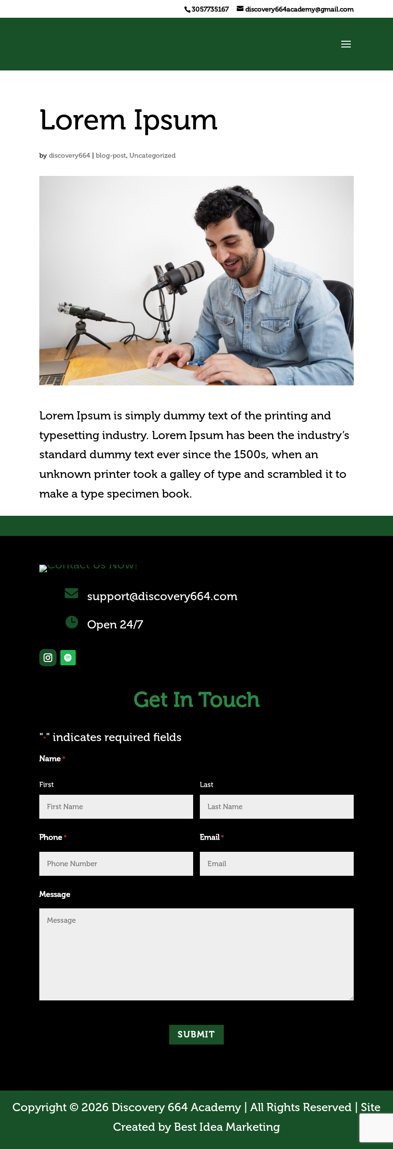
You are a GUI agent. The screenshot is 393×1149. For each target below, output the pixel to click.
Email (212, 837)
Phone (53, 837)
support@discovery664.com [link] (162, 596)
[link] (209, 9)
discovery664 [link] (69, 155)
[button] (346, 50)
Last (206, 784)
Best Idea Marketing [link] (227, 1127)
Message (54, 894)
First (46, 784)
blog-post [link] (111, 155)
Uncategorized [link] (152, 155)
